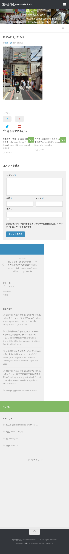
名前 (9, 198)
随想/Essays (10, 445)
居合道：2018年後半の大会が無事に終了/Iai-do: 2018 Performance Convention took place (48, 142)
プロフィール (8, 286)
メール (40, 198)
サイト (9, 209)
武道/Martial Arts (13, 431)
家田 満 (8, 43)
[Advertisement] (34, 492)
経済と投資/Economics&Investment (20, 425)
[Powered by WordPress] (26, 543)
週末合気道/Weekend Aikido (17, 4)
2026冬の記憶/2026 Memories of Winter (21, 390)
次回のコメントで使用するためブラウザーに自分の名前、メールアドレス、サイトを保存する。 (34, 225)
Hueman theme (47, 543)
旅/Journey (10, 438)
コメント (11, 175)
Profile (5, 295)
